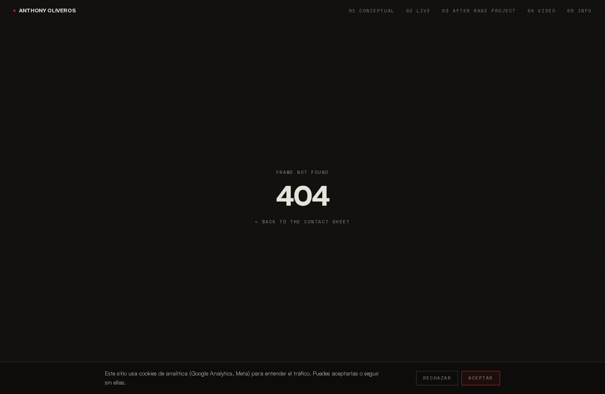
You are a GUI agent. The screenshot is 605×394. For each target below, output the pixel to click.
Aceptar (480, 378)
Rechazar (437, 378)
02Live (418, 10)
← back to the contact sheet (302, 221)
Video (542, 10)
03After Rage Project (479, 10)
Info (579, 10)
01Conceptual (372, 10)
